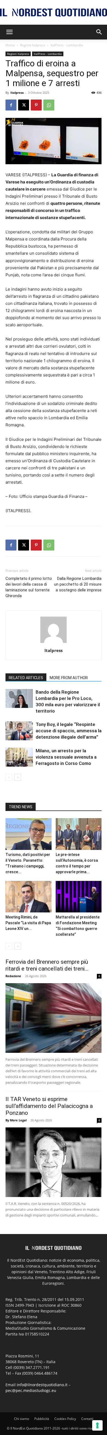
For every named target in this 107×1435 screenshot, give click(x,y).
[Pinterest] (36, 105)
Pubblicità (41, 1418)
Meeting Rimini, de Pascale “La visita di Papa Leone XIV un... (28, 923)
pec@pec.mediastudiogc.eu (30, 1390)
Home (10, 45)
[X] (23, 105)
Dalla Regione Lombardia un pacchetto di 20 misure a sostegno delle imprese (78, 584)
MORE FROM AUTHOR (69, 678)
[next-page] (17, 777)
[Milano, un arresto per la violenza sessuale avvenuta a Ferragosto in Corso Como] (19, 757)
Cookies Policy (65, 1418)
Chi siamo (21, 1418)
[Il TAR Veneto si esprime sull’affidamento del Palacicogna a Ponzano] (53, 1162)
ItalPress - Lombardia (66, 45)
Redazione (13, 976)
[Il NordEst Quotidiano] (53, 12)
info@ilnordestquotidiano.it (42, 1384)
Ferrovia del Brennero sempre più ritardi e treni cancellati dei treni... (47, 965)
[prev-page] (8, 777)
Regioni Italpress (32, 45)
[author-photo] (53, 642)
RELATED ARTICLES (26, 678)
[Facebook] (10, 105)
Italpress (17, 92)
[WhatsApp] (48, 105)
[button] (9, 32)
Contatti (87, 1418)
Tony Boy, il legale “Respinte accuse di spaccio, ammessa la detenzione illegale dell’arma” (69, 731)
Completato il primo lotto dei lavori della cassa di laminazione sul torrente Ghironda (28, 587)
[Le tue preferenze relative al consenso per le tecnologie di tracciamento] (97, 1425)
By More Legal (16, 1120)
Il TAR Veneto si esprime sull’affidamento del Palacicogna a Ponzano (49, 1106)
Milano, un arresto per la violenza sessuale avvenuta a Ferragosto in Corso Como (66, 757)
